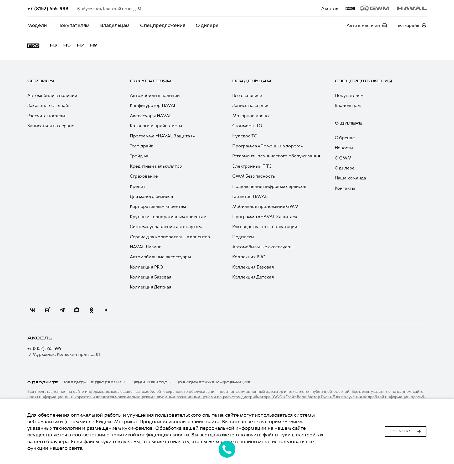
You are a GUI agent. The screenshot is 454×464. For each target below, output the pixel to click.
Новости (344, 148)
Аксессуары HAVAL (151, 115)
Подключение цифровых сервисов (269, 186)
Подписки (243, 237)
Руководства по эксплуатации (264, 226)
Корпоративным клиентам (158, 206)
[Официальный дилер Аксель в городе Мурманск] (393, 8)
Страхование (144, 176)
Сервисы (40, 81)
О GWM (343, 158)
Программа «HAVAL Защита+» (162, 136)
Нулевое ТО (244, 136)
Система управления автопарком (166, 226)
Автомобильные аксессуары (160, 257)
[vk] (32, 310)
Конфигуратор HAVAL (153, 105)
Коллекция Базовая (150, 277)
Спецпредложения (162, 25)
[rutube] (47, 310)
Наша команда (350, 178)
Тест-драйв (141, 146)
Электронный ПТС (252, 166)
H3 (53, 45)
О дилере (207, 25)
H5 (66, 45)
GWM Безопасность (253, 176)
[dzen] (106, 310)
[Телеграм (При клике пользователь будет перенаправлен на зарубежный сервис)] (62, 310)
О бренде (345, 138)
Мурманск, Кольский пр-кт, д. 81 (66, 354)
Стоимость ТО (247, 125)
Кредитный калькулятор (156, 166)
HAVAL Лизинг (145, 247)
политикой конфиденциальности (149, 434)
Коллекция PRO (146, 267)
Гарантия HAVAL (249, 196)
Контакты (345, 188)
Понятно (400, 431)
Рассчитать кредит (47, 115)
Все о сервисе (247, 95)
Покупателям (73, 25)
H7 (80, 45)
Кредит (137, 186)
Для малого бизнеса (151, 196)
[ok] (91, 310)
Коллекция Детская (150, 287)
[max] (76, 310)
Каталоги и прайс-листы (156, 125)
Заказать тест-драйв (49, 105)
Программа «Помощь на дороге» (267, 146)
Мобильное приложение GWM (265, 206)
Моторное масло (250, 115)
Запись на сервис (251, 105)
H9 (93, 45)
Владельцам (115, 25)
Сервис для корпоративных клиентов (170, 237)
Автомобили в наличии (52, 95)
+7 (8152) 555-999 (44, 348)
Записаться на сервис (50, 125)
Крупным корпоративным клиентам (168, 216)
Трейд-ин (140, 156)
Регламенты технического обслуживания (276, 156)
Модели (37, 25)
